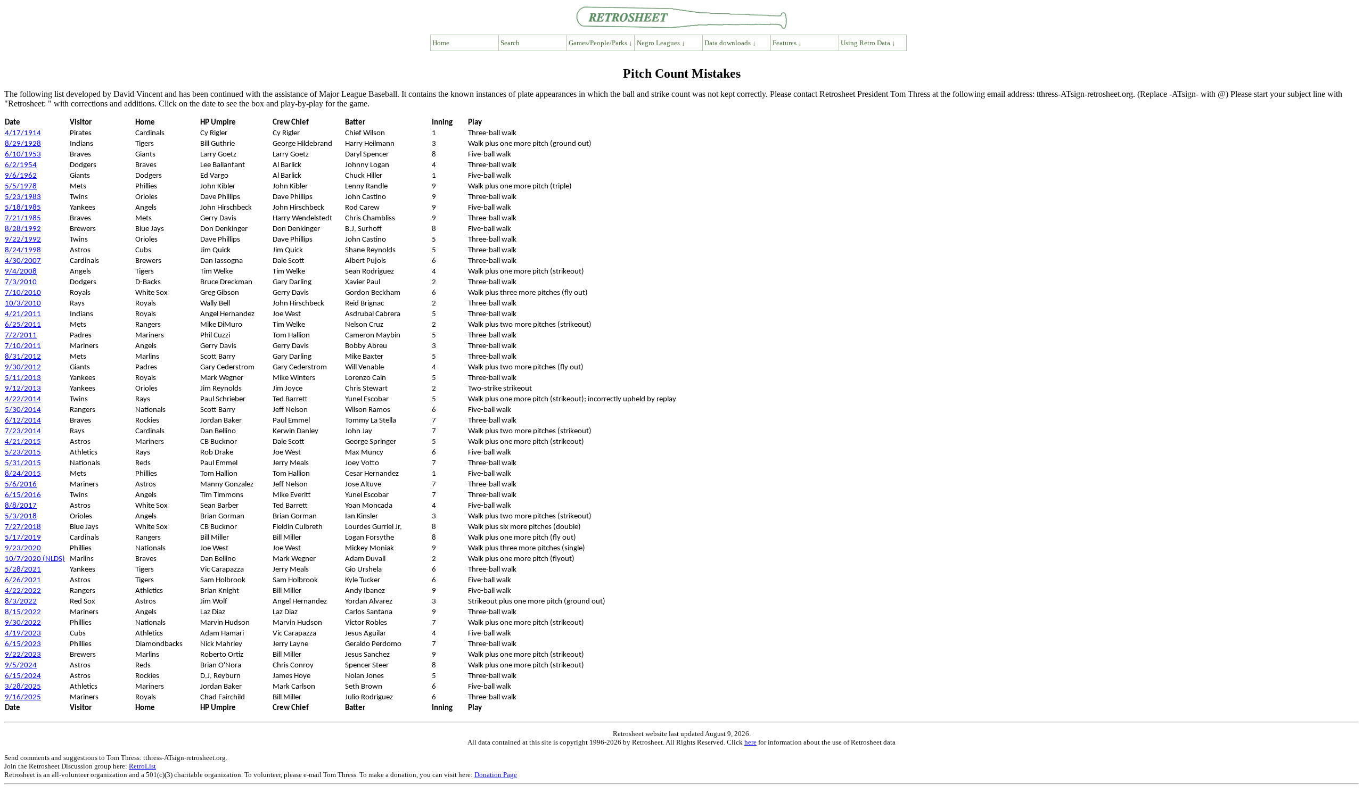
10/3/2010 (23, 304)
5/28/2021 (23, 570)
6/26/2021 (23, 580)
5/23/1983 (23, 197)
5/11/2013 (23, 378)
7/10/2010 (23, 293)
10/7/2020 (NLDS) (35, 559)
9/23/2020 (23, 548)
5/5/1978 (21, 187)
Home (440, 43)
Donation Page (495, 775)
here (750, 742)
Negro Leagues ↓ (661, 43)
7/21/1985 (23, 218)
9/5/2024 (21, 666)
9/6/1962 (21, 176)
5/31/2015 (23, 463)
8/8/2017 (21, 506)
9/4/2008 (21, 272)
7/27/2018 (23, 527)
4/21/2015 (23, 442)
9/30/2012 (23, 367)
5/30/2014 (23, 410)
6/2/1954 (21, 165)
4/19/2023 (23, 634)
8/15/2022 (23, 612)
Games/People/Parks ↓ (601, 43)
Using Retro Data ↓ (868, 43)
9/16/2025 (23, 697)
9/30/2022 (23, 623)
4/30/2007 (23, 261)
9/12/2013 (23, 389)
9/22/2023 (23, 655)
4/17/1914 (23, 133)
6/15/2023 (23, 644)
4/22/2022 (23, 591)
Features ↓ (787, 43)
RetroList (142, 766)
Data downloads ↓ (730, 43)
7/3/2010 (21, 282)
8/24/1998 (23, 250)
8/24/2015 (23, 474)
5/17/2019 (23, 538)
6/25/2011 (23, 325)
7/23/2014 (23, 431)
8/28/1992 (23, 229)
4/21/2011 (23, 314)
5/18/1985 (23, 208)
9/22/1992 (23, 240)
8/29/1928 (23, 144)
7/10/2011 (23, 346)
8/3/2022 (21, 602)
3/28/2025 (23, 687)
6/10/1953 (23, 155)
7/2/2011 (21, 336)
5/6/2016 (21, 485)
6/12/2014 (23, 421)
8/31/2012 (23, 357)
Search (510, 43)
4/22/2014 (23, 399)
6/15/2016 (23, 495)
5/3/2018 (21, 517)
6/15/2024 (23, 676)
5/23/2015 (23, 453)
